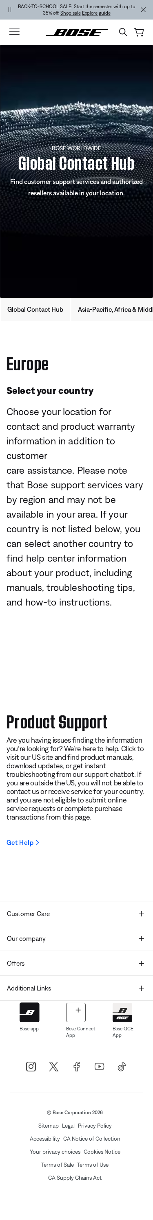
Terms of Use (93, 1164)
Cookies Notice (102, 1151)
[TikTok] (122, 1066)
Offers (15, 963)
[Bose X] (54, 1066)
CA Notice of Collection (91, 1138)
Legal (68, 1125)
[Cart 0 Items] (139, 32)
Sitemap (48, 1125)
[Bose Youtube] (99, 1066)
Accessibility (45, 1138)
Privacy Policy (95, 1125)
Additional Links (29, 988)
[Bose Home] (76, 32)
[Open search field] (123, 32)
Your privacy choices (55, 1151)
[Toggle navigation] (14, 32)
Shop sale (70, 13)
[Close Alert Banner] (143, 9)
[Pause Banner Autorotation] (9, 9)
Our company (26, 938)
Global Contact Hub (35, 309)
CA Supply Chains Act (75, 1177)
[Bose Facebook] (76, 1066)
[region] (76, 10)
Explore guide (96, 13)
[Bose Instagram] (31, 1066)
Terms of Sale (57, 1164)
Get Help (20, 842)
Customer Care (28, 913)
